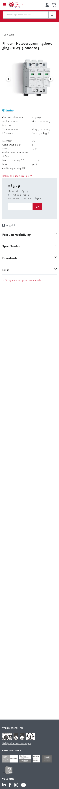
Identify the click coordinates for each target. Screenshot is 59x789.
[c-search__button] (52, 15)
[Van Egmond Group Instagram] (16, 785)
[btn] (37, 206)
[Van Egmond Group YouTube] (23, 785)
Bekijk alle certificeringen (16, 743)
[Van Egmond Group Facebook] (9, 785)
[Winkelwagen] (54, 5)
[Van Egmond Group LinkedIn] (4, 785)
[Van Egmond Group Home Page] (15, 5)
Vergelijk (10, 225)
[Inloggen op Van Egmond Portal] (47, 5)
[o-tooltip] (20, 207)
